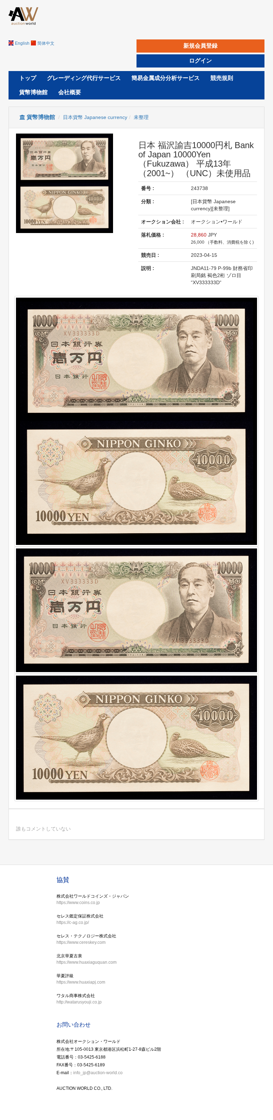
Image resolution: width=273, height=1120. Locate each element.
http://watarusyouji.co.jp (79, 1002)
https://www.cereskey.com (81, 942)
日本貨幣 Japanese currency (95, 117)
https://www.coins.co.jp (78, 902)
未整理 (141, 117)
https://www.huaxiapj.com (81, 982)
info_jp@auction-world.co (98, 1072)
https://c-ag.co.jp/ (73, 922)
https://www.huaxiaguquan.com (87, 962)
